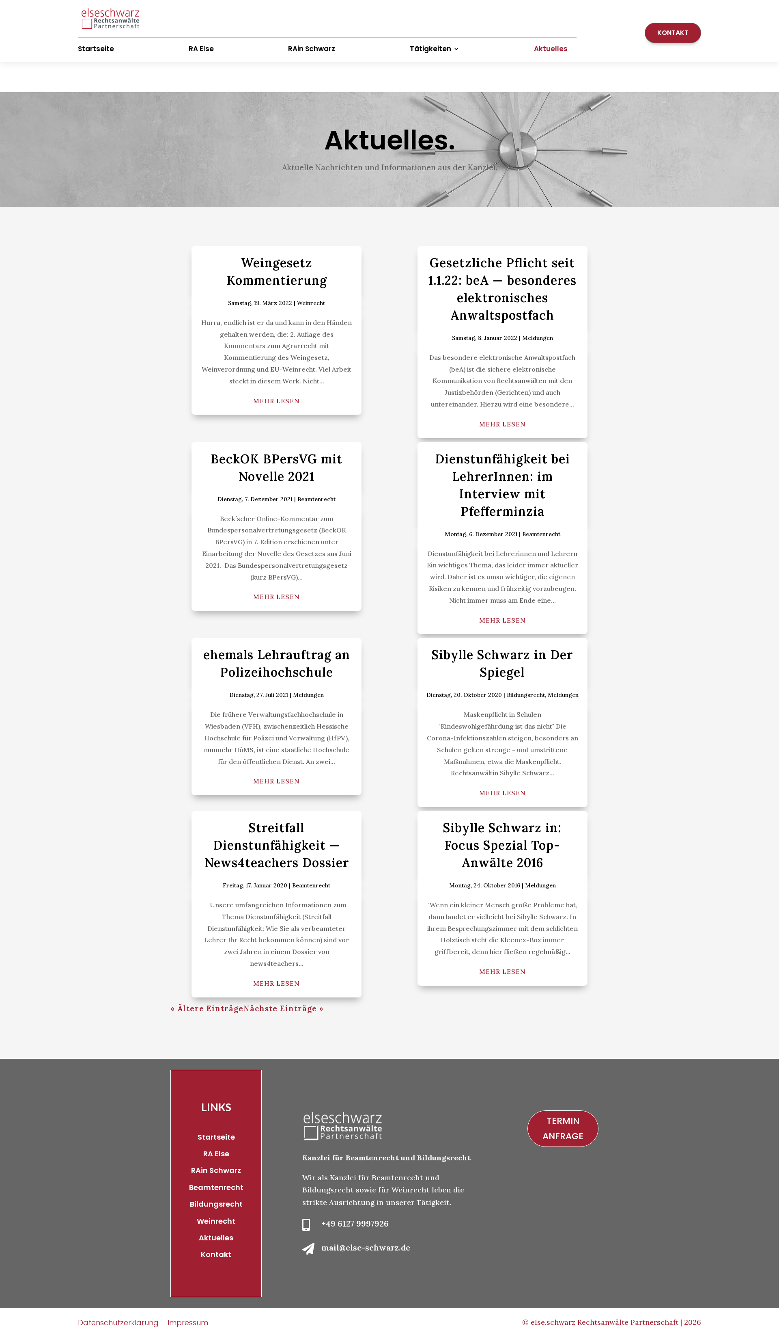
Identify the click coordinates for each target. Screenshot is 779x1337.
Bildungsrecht (526, 695)
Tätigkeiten (430, 49)
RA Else (201, 49)
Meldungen (537, 338)
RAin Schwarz (311, 49)
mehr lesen (276, 401)
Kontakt (673, 32)
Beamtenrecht (316, 499)
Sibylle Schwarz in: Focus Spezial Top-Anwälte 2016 (502, 845)
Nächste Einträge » (283, 1008)
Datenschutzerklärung (118, 1323)
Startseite (96, 49)
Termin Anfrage (562, 1128)
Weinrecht (311, 303)
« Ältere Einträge (206, 1008)
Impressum (188, 1323)
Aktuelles (551, 49)
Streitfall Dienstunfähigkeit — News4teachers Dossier (276, 845)
